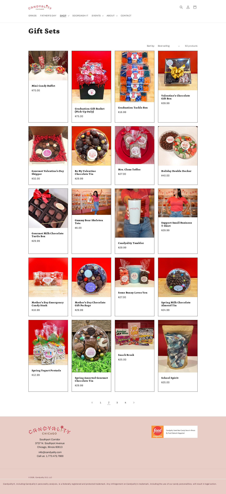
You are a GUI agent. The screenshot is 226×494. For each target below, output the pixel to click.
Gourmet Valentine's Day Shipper (48, 172)
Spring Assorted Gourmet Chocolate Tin (91, 379)
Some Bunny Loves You (132, 292)
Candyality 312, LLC (43, 477)
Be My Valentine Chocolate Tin (85, 172)
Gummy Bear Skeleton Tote (89, 222)
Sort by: (151, 46)
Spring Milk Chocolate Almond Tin (176, 304)
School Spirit (169, 378)
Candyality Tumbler (131, 243)
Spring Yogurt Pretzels (46, 370)
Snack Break (126, 355)
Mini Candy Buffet (43, 86)
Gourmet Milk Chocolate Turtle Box (48, 235)
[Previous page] (92, 402)
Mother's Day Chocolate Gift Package (90, 304)
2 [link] (109, 402)
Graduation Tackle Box (133, 107)
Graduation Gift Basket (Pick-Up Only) (90, 110)
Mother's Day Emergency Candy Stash (48, 304)
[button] (64, 15)
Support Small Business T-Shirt (176, 224)
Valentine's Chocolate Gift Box (175, 97)
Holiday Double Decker (176, 171)
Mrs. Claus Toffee (129, 169)
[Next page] (133, 402)
